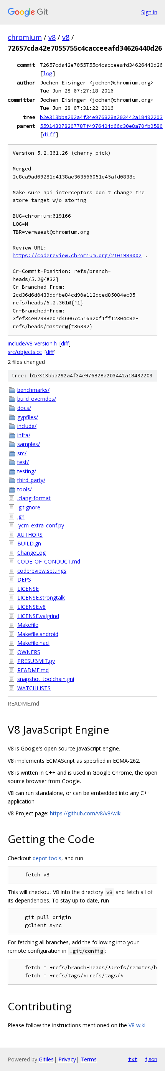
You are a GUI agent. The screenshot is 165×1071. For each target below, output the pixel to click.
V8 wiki (137, 1025)
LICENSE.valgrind (38, 616)
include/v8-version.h (32, 343)
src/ (21, 453)
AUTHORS (30, 534)
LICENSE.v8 (31, 606)
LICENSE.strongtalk (41, 597)
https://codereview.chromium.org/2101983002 (77, 255)
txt (132, 1059)
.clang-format (34, 498)
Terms (89, 1059)
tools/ (24, 489)
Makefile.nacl (33, 642)
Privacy (67, 1059)
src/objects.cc (25, 351)
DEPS (24, 579)
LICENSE (28, 588)
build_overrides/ (36, 398)
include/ (26, 426)
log (47, 73)
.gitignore (28, 507)
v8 (52, 37)
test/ (23, 462)
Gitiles (46, 1059)
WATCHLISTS (34, 688)
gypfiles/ (27, 417)
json (151, 1059)
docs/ (24, 408)
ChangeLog (31, 552)
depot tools (47, 858)
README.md (33, 670)
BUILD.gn (29, 543)
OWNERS (28, 652)
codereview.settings (41, 570)
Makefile (27, 624)
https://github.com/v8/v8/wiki (86, 813)
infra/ (23, 435)
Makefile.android (37, 634)
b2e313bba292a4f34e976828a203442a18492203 (101, 117)
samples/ (28, 444)
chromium (25, 37)
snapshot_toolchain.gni (45, 679)
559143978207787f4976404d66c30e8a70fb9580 (101, 125)
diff (49, 134)
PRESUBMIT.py (36, 660)
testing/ (26, 471)
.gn (21, 516)
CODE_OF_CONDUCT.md (48, 561)
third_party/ (31, 480)
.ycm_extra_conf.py (40, 525)
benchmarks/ (33, 389)
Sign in (149, 12)
